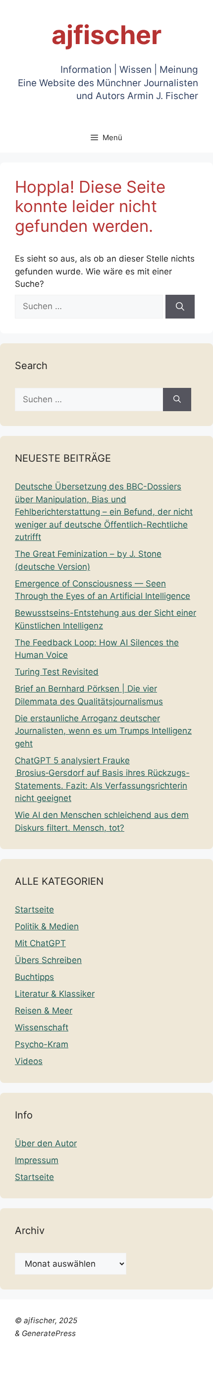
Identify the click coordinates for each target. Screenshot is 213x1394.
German (185, 1367)
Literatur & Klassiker (55, 994)
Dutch (94, 1367)
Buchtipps (34, 977)
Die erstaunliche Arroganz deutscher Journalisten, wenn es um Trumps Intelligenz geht (103, 731)
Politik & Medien (47, 926)
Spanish (124, 1380)
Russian (90, 1380)
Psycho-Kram (41, 1044)
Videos (29, 1061)
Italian (12, 1380)
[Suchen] (180, 307)
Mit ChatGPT (40, 943)
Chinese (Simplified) (40, 1367)
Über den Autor (46, 1143)
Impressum (36, 1160)
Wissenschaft (41, 1027)
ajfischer (106, 35)
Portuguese (49, 1380)
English (122, 1367)
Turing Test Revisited (57, 672)
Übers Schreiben (48, 960)
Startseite (34, 909)
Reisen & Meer (43, 1011)
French (152, 1367)
